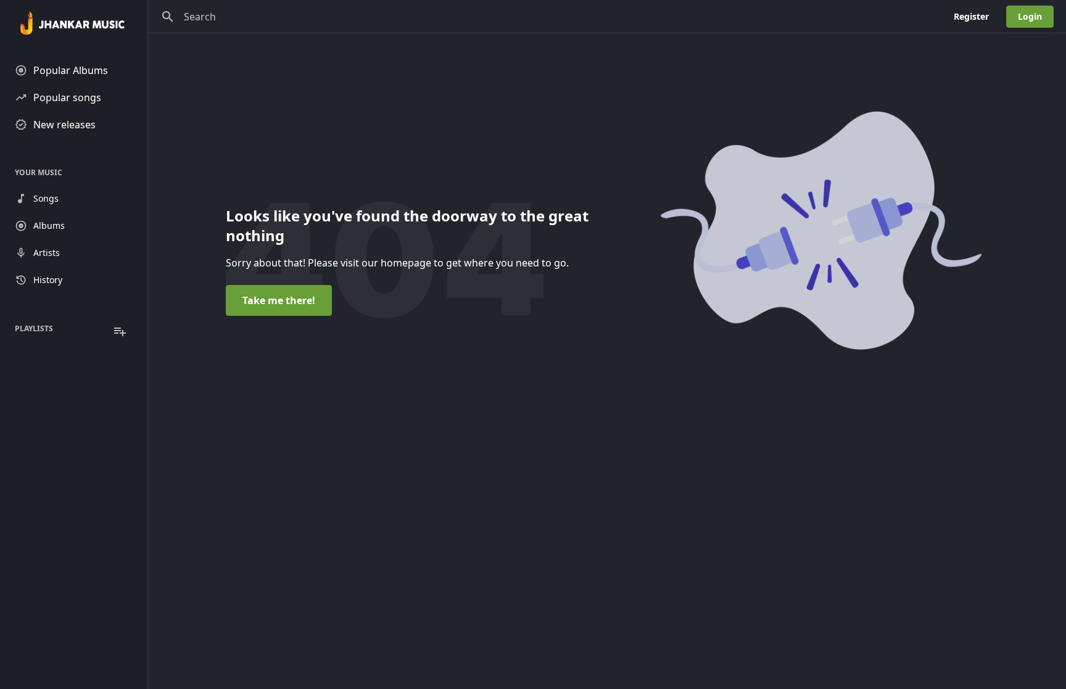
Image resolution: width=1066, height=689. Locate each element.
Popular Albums (70, 70)
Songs (46, 198)
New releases (64, 124)
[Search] (167, 17)
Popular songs (67, 97)
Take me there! (278, 300)
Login (1030, 16)
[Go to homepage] (73, 24)
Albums (49, 225)
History (47, 280)
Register (971, 16)
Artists (46, 252)
